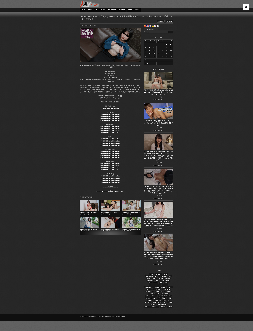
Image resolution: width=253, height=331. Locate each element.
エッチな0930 (156, 289)
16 (171, 50)
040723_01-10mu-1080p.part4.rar (110, 120)
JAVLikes (91, 316)
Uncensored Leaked (155, 285)
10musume (99, 191)
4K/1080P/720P (106, 188)
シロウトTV (159, 291)
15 (166, 50)
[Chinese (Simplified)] (145, 26)
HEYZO (161, 278)
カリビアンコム (149, 291)
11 (149, 50)
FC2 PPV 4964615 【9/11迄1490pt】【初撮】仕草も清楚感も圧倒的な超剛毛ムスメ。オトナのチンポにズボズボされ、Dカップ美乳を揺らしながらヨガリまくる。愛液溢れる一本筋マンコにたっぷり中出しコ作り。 (158, 156)
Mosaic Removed (165, 280)
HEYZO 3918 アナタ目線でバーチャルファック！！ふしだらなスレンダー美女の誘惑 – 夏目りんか (158, 123)
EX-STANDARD (163, 276)
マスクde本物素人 (150, 298)
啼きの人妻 (158, 300)
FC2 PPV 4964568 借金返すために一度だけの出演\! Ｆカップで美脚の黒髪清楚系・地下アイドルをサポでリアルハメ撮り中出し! (158, 92)
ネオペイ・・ (168, 291)
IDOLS (130, 10)
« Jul (146, 63)
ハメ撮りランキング (154, 293)
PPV (161, 282)
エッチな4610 (166, 289)
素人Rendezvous (162, 304)
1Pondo (151, 274)
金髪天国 (170, 306)
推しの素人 (147, 302)
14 (162, 50)
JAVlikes (86, 25)
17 (145, 53)
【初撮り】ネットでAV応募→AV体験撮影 (155, 287)
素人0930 (153, 304)
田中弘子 (122, 191)
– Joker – (164, 285)
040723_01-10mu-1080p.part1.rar (110, 114)
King (157, 280)
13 (158, 50)
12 (154, 50)
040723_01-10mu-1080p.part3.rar (110, 118)
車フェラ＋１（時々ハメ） (151, 306)
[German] (153, 26)
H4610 (154, 278)
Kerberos (167, 278)
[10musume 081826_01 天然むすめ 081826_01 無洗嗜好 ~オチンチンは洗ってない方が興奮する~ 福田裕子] (110, 222)
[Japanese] (155, 26)
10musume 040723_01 (108, 191)
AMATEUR (121, 10)
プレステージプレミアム (165, 295)
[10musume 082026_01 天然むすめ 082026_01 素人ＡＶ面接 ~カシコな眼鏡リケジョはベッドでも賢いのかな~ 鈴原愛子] (131, 205)
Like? (161, 21)
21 (162, 53)
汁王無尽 (170, 302)
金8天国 (163, 306)
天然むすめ (117, 191)
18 (150, 53)
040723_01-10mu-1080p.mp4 (110, 108)
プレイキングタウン (151, 295)
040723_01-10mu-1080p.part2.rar (110, 116)
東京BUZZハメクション (159, 302)
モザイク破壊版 (161, 298)
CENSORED (112, 10)
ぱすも (149, 289)
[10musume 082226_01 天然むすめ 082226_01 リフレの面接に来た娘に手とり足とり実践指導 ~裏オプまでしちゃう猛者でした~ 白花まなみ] (89, 205)
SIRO (166, 282)
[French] (150, 26)
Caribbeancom (149, 276)
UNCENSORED (92, 10)
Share (170, 21)
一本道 (169, 298)
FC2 (170, 276)
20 (158, 53)
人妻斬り (150, 300)
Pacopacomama (153, 282)
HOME (83, 10)
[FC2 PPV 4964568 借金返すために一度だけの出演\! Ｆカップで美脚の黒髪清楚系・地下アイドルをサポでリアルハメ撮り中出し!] (158, 80)
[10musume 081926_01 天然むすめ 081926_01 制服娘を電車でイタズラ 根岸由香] (89, 222)
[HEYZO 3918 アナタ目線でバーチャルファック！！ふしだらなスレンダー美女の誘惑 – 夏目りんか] (158, 111)
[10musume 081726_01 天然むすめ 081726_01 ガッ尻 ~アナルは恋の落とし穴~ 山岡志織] (131, 222)
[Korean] (158, 26)
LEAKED (103, 10)
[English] (147, 26)
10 (145, 50)
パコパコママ (164, 293)
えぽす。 (170, 287)
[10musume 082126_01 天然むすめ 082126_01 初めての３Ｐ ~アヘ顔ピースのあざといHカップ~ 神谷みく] (110, 205)
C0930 (165, 274)
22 (166, 53)
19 (154, 53)
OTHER (137, 10)
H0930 (148, 278)
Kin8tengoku (150, 280)
